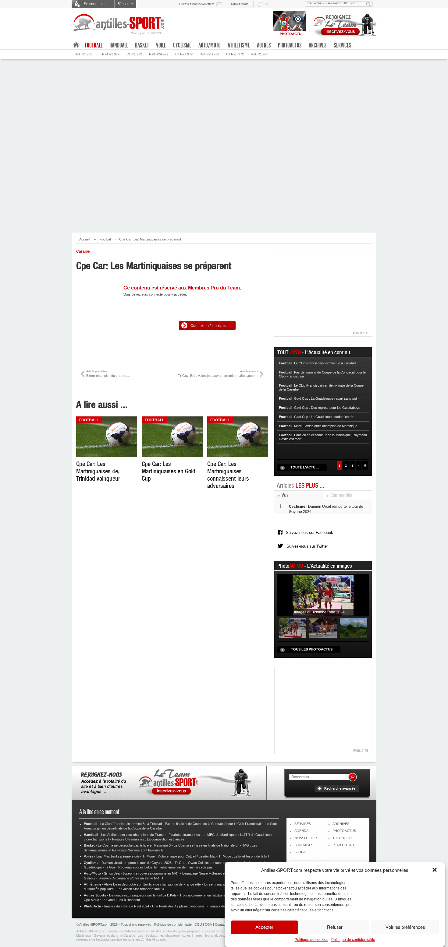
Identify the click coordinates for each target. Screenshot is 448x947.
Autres (264, 45)
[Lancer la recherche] (368, 4)
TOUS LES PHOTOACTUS (311, 649)
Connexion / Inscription (209, 326)
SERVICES (302, 824)
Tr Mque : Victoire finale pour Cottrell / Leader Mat (178, 856)
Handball (118, 45)
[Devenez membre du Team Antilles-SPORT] (342, 24)
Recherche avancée (339, 788)
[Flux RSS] (268, 4)
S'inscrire (125, 4)
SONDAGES (303, 845)
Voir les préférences (405, 927)
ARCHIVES (340, 824)
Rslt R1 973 (259, 54)
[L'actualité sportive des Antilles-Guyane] (119, 22)
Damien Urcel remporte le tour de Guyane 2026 (136, 863)
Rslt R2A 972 (158, 54)
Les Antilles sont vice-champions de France (133, 835)
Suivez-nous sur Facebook (309, 532)
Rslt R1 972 (110, 54)
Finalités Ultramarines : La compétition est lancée (148, 839)
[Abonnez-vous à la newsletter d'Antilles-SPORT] (220, 4)
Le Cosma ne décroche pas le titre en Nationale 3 (134, 845)
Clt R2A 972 (184, 54)
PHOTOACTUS (344, 831)
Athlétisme (239, 45)
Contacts (221, 924)
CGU (198, 924)
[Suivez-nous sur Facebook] (253, 4)
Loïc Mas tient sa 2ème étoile (117, 856)
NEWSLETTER (305, 838)
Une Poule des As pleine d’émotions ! (179, 906)
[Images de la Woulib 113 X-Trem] (353, 628)
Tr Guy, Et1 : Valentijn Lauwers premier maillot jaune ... (218, 373)
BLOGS (300, 852)
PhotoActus (290, 45)
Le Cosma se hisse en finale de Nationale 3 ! (206, 845)
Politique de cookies (311, 940)
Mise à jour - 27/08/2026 (146, 33)
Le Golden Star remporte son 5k (140, 889)
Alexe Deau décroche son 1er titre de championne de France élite (152, 884)
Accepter (264, 927)
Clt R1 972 (134, 54)
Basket (142, 45)
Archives (318, 45)
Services (342, 45)
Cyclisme (182, 45)
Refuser (335, 927)
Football (105, 239)
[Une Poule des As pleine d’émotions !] (323, 628)
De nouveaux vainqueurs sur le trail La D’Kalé (142, 895)
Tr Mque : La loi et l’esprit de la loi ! (244, 856)
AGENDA (301, 831)
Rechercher (352, 777)
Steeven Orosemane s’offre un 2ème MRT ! (130, 878)
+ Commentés (339, 495)
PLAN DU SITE (343, 845)
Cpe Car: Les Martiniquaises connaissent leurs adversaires (228, 474)
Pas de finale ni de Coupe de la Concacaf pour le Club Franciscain (213, 824)
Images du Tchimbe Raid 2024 (126, 906)
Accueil (84, 239)
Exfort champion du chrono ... (108, 373)
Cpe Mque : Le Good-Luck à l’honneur (112, 900)
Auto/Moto (209, 45)
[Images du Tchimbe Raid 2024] (323, 595)
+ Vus (283, 495)
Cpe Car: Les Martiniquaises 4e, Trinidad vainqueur (98, 471)
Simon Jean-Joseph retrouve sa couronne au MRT (141, 873)
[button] (435, 870)
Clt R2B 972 (235, 54)
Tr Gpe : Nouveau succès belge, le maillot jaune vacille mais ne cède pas (159, 867)
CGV (208, 924)
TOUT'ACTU (342, 838)
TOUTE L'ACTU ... (304, 467)
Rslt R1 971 (83, 54)
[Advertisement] (224, 183)
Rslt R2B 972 (209, 54)
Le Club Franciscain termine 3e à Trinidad (131, 824)
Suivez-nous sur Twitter (307, 546)
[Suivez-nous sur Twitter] (261, 4)
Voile (161, 45)
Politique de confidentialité (353, 940)
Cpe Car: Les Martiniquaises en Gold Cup (168, 471)
